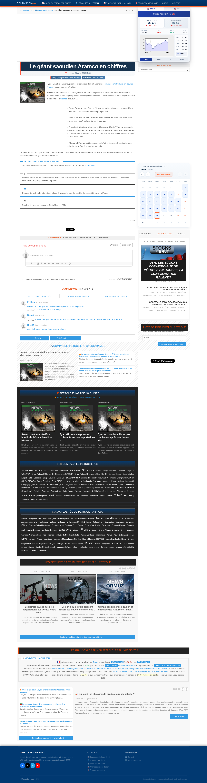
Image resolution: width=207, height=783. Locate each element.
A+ (126, 10)
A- (132, 10)
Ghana (101, 530)
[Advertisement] (77, 39)
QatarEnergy (68, 491)
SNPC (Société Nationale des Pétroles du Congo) (112, 491)
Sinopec (59, 496)
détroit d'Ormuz (58, 668)
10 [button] (143, 201)
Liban (123, 535)
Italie (77, 535)
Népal (123, 539)
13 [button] (164, 201)
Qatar (73, 543)
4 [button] (150, 194)
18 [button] (150, 208)
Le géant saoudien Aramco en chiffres (78, 66)
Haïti (39, 535)
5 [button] (157, 194)
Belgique (61, 522)
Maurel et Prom (109, 481)
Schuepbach (42, 496)
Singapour (106, 544)
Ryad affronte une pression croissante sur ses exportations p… (77, 437)
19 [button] (157, 208)
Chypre (32, 525)
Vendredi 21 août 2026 (37, 658)
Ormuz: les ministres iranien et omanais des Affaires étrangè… (115, 608)
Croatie (80, 525)
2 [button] (185, 187)
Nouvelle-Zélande (113, 539)
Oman (130, 539)
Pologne (51, 544)
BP (83, 470)
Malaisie (32, 539)
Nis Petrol (112, 485)
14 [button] (171, 201)
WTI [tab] (177, 9)
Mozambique (67, 539)
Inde (44, 535)
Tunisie (104, 547)
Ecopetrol (38, 478)
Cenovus (121, 471)
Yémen (33, 550)
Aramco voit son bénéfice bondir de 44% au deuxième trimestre (36, 437)
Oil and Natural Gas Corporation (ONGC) (49, 488)
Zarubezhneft (41, 500)
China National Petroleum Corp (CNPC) (91, 474)
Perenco (89, 488)
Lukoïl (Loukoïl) (78, 481)
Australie (25, 522)
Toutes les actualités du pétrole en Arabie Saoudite (78, 397)
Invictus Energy (116, 478)
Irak (59, 535)
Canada (129, 522)
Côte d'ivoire (95, 525)
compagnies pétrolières (80, 464)
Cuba (87, 525)
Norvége (100, 539)
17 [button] (143, 208)
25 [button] (150, 215)
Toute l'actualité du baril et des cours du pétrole (81, 637)
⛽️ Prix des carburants (146, 3)
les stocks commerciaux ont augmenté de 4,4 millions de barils (141, 672)
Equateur (37, 530)
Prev (129, 568)
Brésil (80, 522)
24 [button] (143, 215)
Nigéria (91, 539)
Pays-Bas (43, 544)
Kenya (109, 535)
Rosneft (86, 491)
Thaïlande (83, 547)
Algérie (53, 518)
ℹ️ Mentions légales (133, 760)
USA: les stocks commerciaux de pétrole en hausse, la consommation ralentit (163, 270)
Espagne (53, 530)
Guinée (130, 530)
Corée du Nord (58, 525)
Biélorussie (71, 522)
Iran (65, 534)
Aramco (63, 99)
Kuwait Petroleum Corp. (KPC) (49, 481)
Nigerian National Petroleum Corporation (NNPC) (86, 484)
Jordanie (90, 535)
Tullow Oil (25, 499)
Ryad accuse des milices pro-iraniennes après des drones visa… (114, 437)
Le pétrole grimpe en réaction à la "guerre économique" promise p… (168, 303)
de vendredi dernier (120, 665)
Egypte (122, 525)
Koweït (117, 535)
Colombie (40, 525)
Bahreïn (53, 522)
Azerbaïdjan (43, 522)
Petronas (45, 491)
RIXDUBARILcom (32, 752)
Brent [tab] (151, 9)
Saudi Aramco (28, 495)
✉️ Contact (129, 757)
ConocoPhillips (115, 474)
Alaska (46, 518)
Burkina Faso (98, 522)
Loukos (67, 481)
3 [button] (143, 194)
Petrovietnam (56, 491)
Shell (51, 495)
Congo (47, 525)
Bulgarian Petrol (109, 471)
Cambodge (109, 522)
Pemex (81, 488)
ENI (30, 478)
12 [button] (157, 201)
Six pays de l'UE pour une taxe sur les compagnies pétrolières (166, 288)
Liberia (130, 535)
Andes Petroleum (60, 471)
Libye (24, 538)
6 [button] (164, 194)
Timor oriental (93, 547)
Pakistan (33, 544)
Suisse (31, 547)
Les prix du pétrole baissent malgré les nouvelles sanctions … (77, 608)
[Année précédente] (142, 174)
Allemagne (62, 518)
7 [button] (171, 194)
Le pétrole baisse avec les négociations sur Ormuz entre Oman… (39, 610)
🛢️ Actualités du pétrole (87, 3)
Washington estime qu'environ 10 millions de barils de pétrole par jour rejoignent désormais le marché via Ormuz (116, 668)
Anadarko (48, 470)
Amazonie (72, 518)
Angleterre (82, 518)
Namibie (77, 539)
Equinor (52, 478)
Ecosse (115, 525)
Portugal (59, 544)
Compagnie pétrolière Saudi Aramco (66, 78)
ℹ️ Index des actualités (96, 764)
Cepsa (129, 471)
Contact (176, 3)
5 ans (182, 60)
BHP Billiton (75, 471)
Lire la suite (179, 717)
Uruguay (119, 547)
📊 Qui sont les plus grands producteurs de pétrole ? (105, 694)
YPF (32, 500)
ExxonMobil (90, 165)
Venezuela (129, 547)
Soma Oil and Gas (71, 496)
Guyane (32, 535)
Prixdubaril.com (26, 10)
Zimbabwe (42, 550)
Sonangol (84, 496)
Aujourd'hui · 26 (164, 174)
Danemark (106, 525)
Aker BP (38, 471)
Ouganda (25, 543)
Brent (95, 662)
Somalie (115, 544)
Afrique (24, 518)
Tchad (74, 547)
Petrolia (37, 491)
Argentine (129, 518)
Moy (179, 54)
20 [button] (164, 208)
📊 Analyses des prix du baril (117, 3)
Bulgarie (87, 522)
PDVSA (72, 488)
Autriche (33, 522)
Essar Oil (60, 478)
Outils (165, 3)
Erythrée (45, 530)
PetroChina (109, 488)
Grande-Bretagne (112, 530)
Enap (45, 478)
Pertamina (99, 488)
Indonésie (51, 535)
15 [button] (178, 201)
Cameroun (119, 522)
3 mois (158, 60)
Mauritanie (48, 539)
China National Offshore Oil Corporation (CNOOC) (52, 474)
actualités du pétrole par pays (80, 511)
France (85, 529)
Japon (83, 535)
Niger (84, 539)
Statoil (102, 496)
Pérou (67, 544)
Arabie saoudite (105, 518)
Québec (80, 543)
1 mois (145, 60)
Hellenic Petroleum (96, 478)
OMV (121, 484)
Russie (89, 543)
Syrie (44, 547)
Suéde (38, 547)
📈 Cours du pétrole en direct (56, 3)
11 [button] (150, 201)
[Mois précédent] (148, 174)
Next (133, 568)
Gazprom (83, 478)
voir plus (30, 310)
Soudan (123, 543)
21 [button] (171, 208)
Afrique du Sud (35, 518)
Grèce (123, 530)
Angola (91, 518)
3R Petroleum (27, 471)
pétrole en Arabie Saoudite (79, 393)
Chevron (25, 474)
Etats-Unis (65, 529)
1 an (170, 60)
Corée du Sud (70, 525)
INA (106, 478)
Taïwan (68, 547)
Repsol (78, 491)
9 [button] (185, 194)
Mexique (57, 539)
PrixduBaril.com (28, 779)
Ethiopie (76, 530)
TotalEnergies (123, 495)
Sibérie (97, 544)
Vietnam (25, 550)
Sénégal (51, 547)
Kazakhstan (100, 535)
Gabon (94, 530)
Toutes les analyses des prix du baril (49, 738)
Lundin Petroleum (93, 481)
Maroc (39, 539)
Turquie (111, 547)
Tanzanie (60, 547)
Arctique (119, 518)
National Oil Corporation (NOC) (51, 484)
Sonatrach (94, 496)
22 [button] (178, 208)
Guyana (24, 535)
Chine (24, 525)
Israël (71, 535)
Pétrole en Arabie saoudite (93, 78)
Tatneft (109, 496)
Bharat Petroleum (94, 471)
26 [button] (157, 215)
